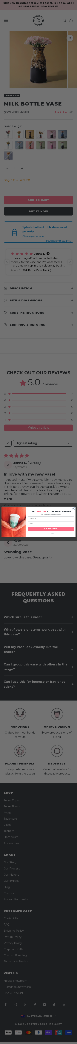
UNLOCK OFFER (50, 529)
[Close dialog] (73, 508)
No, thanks (50, 533)
